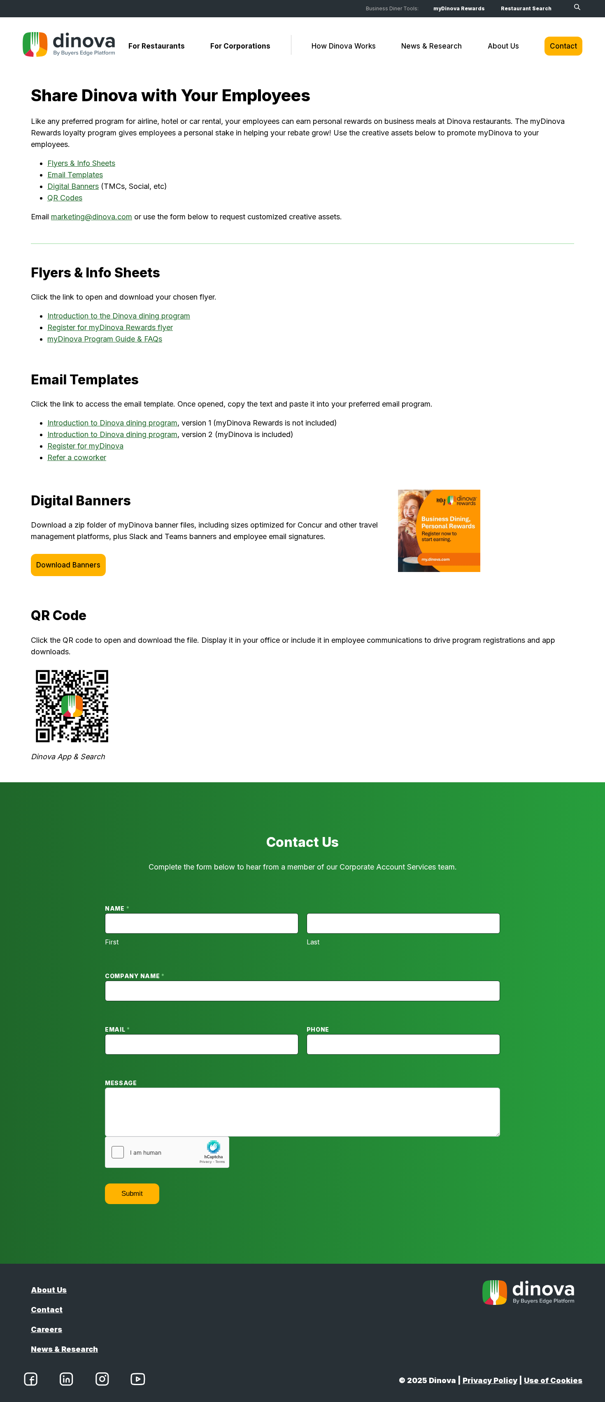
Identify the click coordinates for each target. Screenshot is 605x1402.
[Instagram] (102, 1380)
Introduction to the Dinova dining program (118, 316)
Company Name (135, 975)
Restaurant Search (526, 8)
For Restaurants (156, 46)
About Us (503, 46)
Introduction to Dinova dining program (112, 423)
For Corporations (240, 46)
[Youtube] (138, 1380)
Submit (132, 1193)
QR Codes (64, 197)
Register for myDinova (85, 446)
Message (121, 1082)
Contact (563, 46)
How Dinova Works (344, 46)
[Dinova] (69, 46)
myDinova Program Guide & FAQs (104, 339)
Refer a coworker (76, 457)
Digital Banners (73, 186)
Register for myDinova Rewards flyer (110, 327)
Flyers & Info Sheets (81, 163)
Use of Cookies (553, 1380)
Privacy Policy (490, 1380)
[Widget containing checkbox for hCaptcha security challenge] (167, 1152)
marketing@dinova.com (91, 216)
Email (117, 1029)
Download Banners (68, 565)
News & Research (431, 46)
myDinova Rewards (459, 8)
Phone (318, 1029)
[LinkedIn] (66, 1380)
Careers (46, 1329)
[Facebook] (31, 1380)
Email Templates (75, 174)
